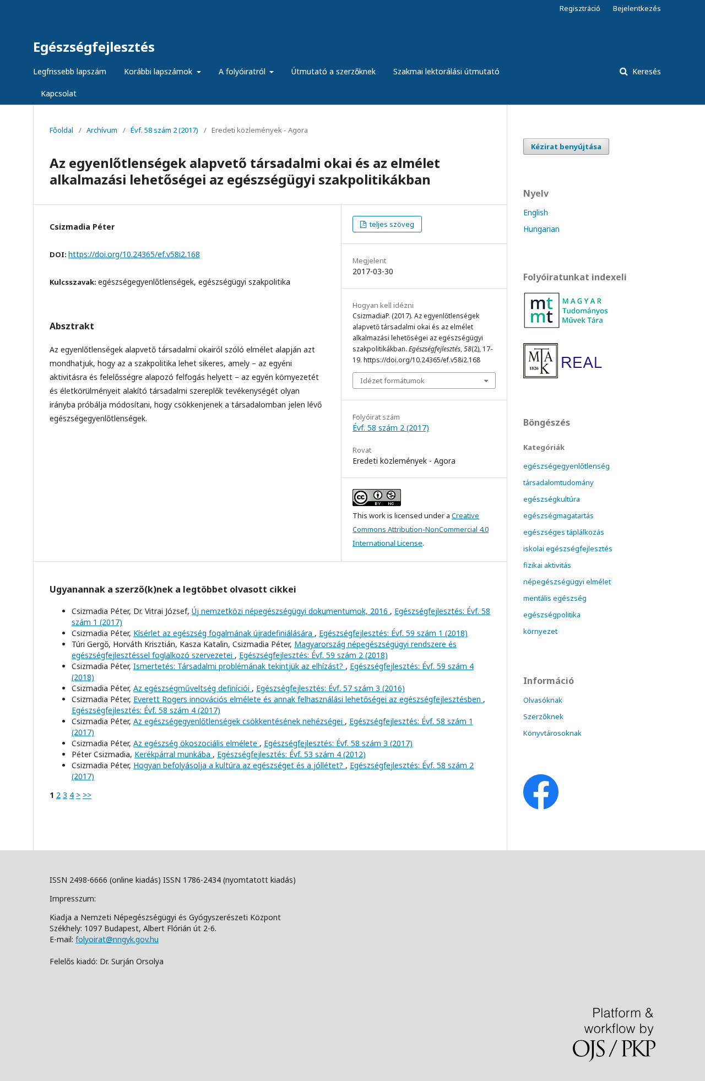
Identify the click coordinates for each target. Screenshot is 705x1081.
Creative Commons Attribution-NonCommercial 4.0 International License (420, 529)
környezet (540, 631)
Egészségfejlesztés (94, 46)
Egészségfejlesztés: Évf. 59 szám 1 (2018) (393, 633)
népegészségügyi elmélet (567, 581)
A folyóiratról (243, 71)
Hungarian (541, 229)
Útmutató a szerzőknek (333, 71)
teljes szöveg (391, 224)
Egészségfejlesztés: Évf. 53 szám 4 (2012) (291, 754)
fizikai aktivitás (547, 565)
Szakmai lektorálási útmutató (446, 71)
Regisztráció (580, 8)
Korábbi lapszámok (159, 71)
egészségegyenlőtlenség (566, 466)
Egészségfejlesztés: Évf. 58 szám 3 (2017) (338, 743)
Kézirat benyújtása (566, 146)
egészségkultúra (551, 499)
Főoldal (61, 130)
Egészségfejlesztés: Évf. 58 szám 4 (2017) (146, 710)
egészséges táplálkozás (563, 532)
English (535, 212)
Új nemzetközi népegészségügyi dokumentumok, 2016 (291, 611)
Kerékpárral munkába (173, 754)
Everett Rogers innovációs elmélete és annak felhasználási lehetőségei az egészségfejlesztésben (308, 699)
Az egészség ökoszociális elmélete (196, 743)
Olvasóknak (542, 700)
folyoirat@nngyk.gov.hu (117, 939)
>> (87, 795)
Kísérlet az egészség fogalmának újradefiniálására (223, 633)
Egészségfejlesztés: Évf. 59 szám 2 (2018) (313, 655)
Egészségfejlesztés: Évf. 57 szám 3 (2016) (330, 688)
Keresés (645, 71)
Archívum (101, 130)
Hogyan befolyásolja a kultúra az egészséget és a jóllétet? (239, 765)
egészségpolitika (552, 615)
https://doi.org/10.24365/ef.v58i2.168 (134, 254)
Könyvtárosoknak (552, 733)
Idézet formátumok (392, 380)
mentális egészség (555, 598)
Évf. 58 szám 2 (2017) (164, 130)
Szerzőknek (543, 716)
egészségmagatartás (558, 515)
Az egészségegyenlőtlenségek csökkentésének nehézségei (239, 721)
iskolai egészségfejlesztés (567, 548)
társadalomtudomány (558, 482)
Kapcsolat (59, 93)
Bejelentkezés (637, 8)
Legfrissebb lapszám (69, 71)
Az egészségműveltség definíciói (192, 688)
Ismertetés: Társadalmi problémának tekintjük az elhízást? (239, 666)
